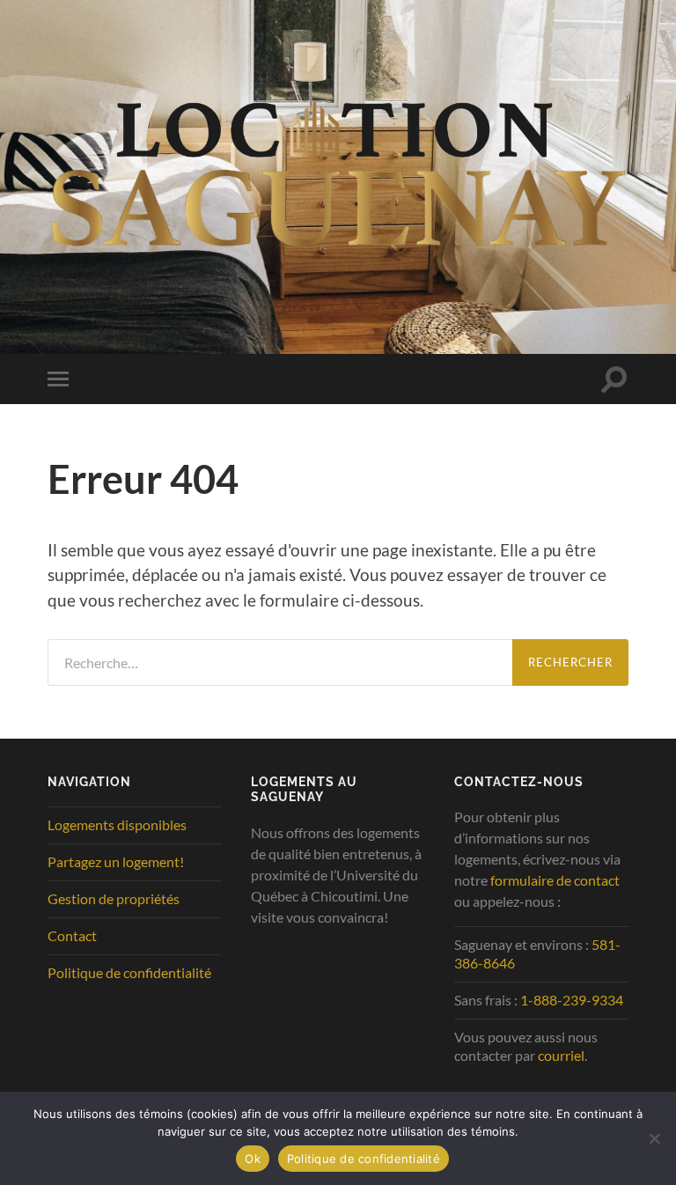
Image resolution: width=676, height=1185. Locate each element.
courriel (561, 1055)
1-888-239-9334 (571, 999)
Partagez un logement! (116, 861)
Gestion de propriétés (114, 898)
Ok (253, 1159)
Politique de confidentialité (129, 972)
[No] (654, 1138)
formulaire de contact (555, 880)
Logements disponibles (117, 824)
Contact (72, 935)
